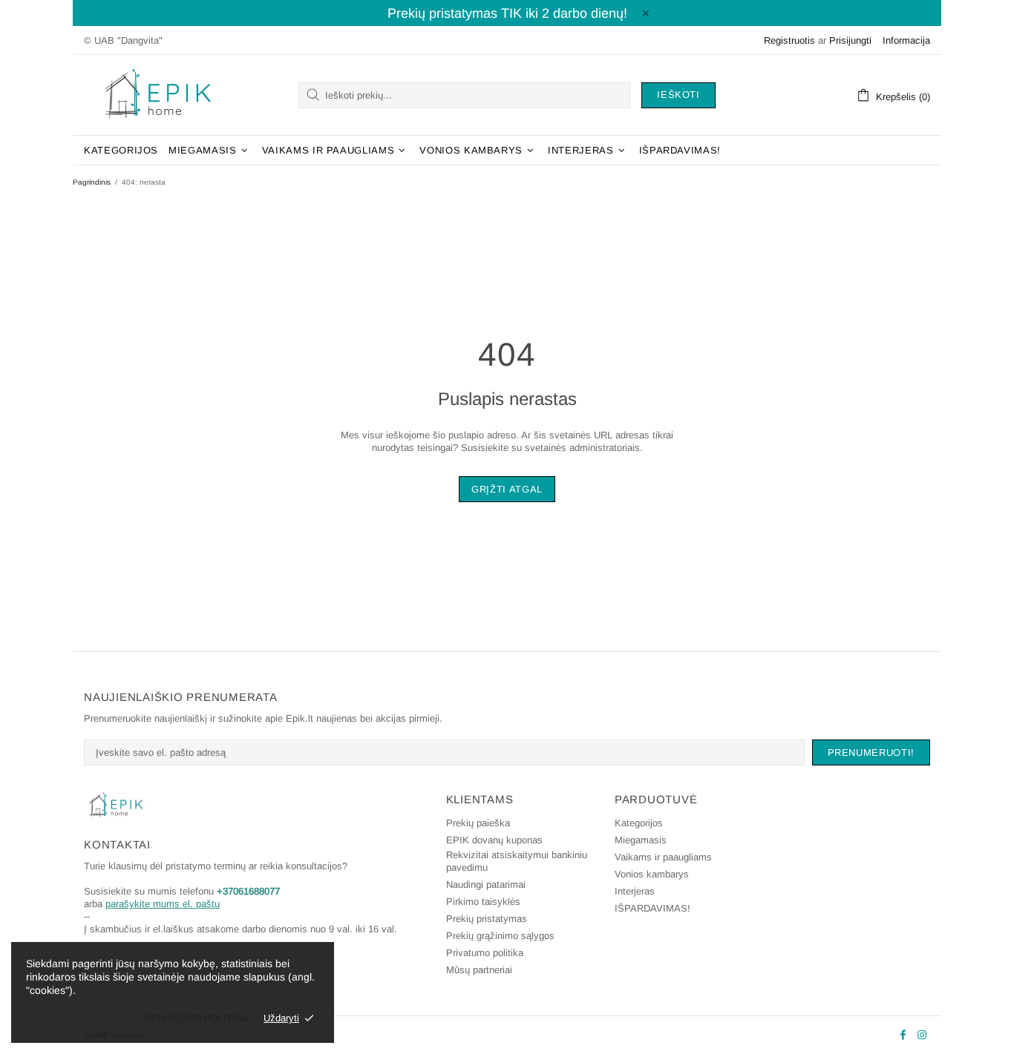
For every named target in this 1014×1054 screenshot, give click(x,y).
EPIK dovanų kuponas (494, 840)
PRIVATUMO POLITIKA (197, 1018)
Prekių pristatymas (486, 918)
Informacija (906, 40)
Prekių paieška (478, 823)
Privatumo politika (484, 952)
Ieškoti (678, 94)
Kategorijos (639, 823)
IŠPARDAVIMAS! (652, 908)
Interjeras (635, 891)
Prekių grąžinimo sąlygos (500, 935)
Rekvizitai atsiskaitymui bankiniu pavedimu (516, 861)
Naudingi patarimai (486, 884)
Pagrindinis (92, 182)
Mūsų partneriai (479, 969)
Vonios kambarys (652, 874)
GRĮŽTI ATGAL (507, 489)
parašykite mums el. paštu (162, 903)
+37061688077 (248, 891)
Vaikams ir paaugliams (663, 857)
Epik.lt (158, 95)
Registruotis (789, 40)
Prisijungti (850, 40)
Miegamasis (641, 840)
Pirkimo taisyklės (483, 901)
